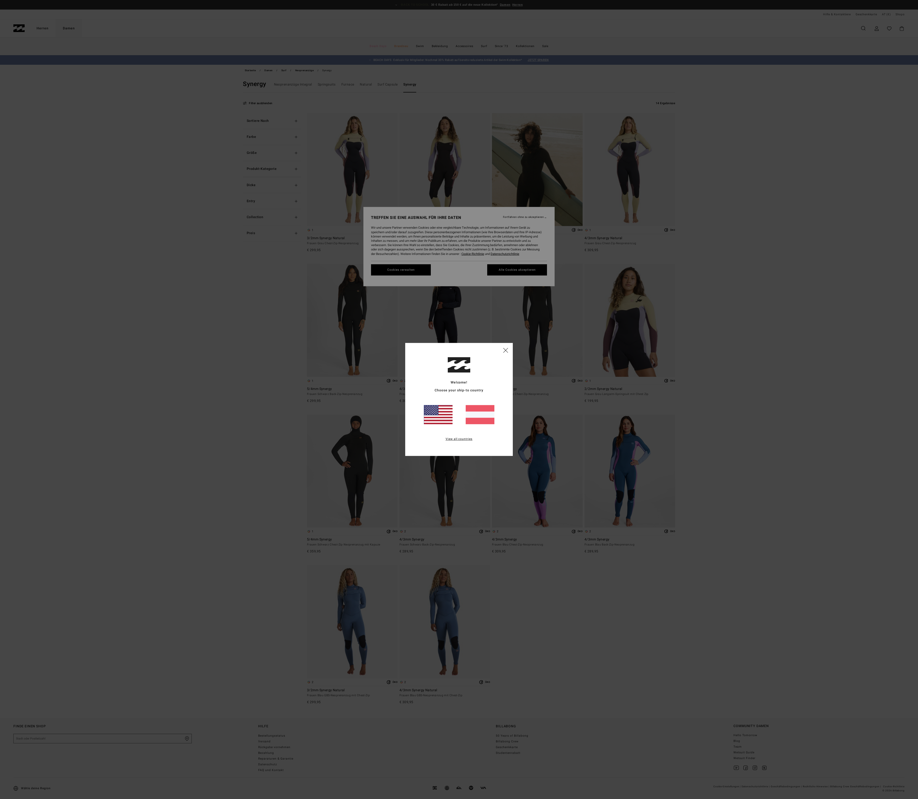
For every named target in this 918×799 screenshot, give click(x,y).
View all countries (459, 439)
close (505, 350)
